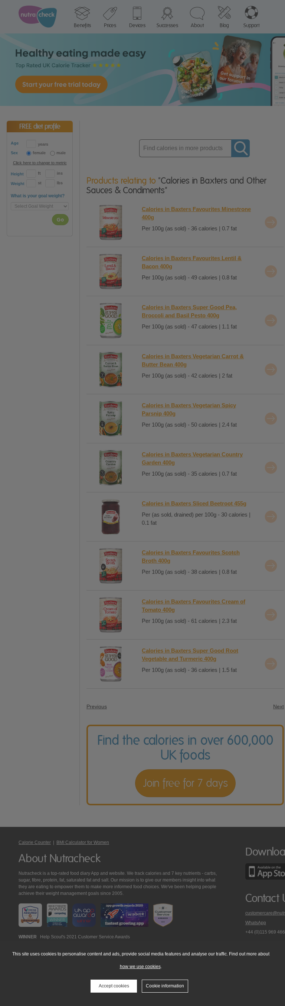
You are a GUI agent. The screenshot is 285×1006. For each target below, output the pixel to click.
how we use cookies (140, 966)
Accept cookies (114, 986)
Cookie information (165, 986)
